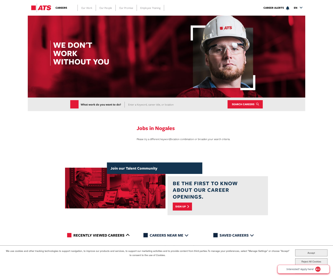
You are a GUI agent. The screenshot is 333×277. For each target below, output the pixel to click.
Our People (105, 8)
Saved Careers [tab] (234, 235)
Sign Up (180, 206)
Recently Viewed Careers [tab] (99, 235)
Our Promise (126, 8)
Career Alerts (273, 8)
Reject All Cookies (311, 261)
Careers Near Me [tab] (166, 235)
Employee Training (150, 8)
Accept (311, 252)
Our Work (86, 8)
